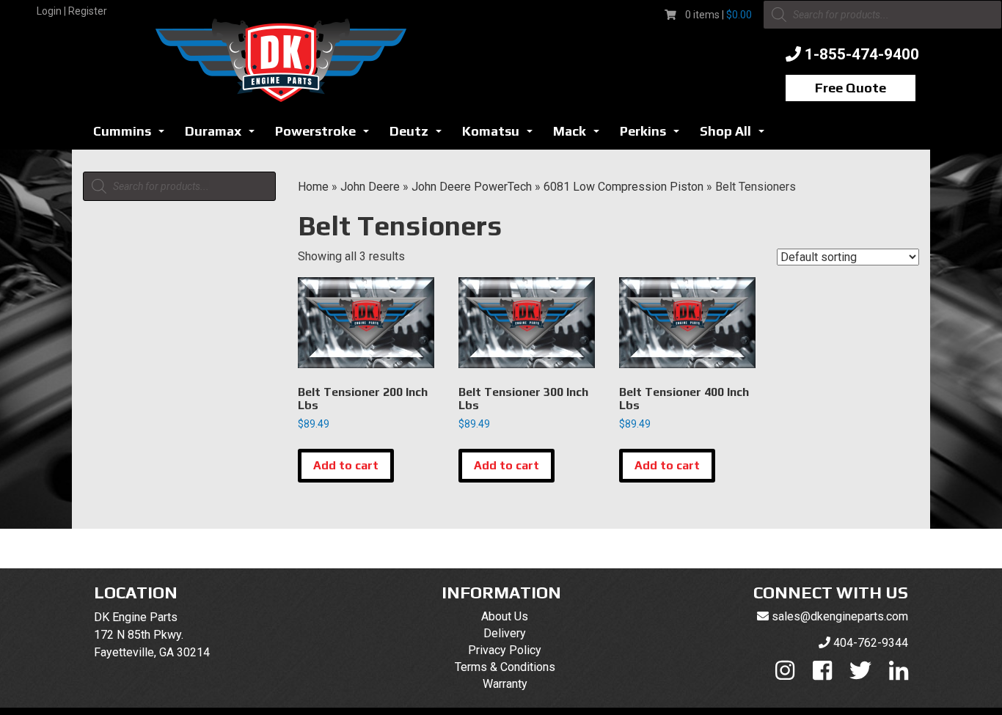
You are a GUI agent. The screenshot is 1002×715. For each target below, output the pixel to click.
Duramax (224, 135)
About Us (504, 616)
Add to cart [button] (346, 465)
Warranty (505, 684)
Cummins (132, 135)
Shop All (736, 135)
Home (313, 187)
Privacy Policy (504, 650)
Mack (580, 135)
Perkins (653, 135)
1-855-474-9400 (862, 54)
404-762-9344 (870, 643)
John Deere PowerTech (472, 187)
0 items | (718, 15)
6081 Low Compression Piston (623, 187)
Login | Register (72, 11)
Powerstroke (326, 135)
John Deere (370, 187)
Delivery (504, 633)
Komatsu (501, 135)
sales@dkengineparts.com (840, 616)
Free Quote (850, 87)
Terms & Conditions (505, 667)
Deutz (420, 135)
